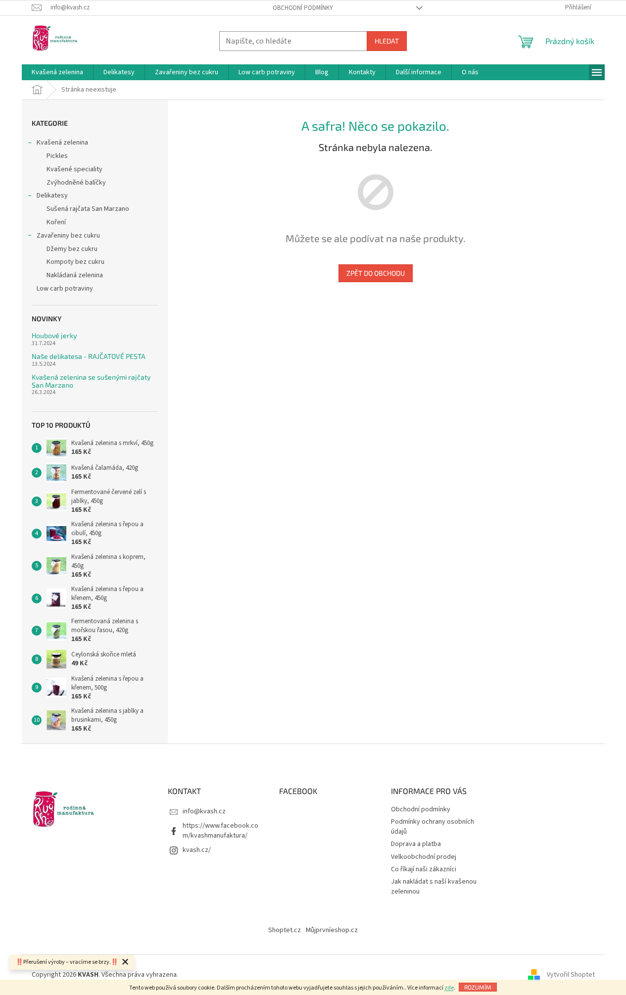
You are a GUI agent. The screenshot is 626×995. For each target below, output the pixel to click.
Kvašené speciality (74, 169)
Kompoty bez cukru (75, 262)
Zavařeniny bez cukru (68, 236)
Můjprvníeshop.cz (332, 930)
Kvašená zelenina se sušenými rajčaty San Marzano (91, 381)
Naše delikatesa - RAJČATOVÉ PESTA (88, 356)
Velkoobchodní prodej (423, 857)
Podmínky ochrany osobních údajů (432, 826)
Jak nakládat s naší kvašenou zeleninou (434, 886)
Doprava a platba (416, 844)
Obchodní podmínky (303, 7)
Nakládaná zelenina (75, 275)
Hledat (387, 41)
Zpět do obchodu (375, 273)
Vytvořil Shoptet (571, 975)
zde (449, 988)
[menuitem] (57, 72)
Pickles (57, 156)
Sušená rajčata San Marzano (88, 209)
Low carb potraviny (65, 289)
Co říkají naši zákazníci (423, 869)
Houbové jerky (54, 335)
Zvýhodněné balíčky (76, 183)
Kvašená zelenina (62, 143)
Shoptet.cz (284, 930)
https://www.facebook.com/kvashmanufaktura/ (220, 830)
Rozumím (477, 987)
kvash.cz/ (197, 850)
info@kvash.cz (204, 811)
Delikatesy (52, 195)
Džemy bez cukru (72, 249)
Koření (56, 222)
